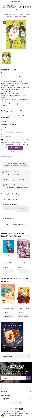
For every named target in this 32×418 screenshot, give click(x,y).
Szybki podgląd (12, 241)
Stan (4, 202)
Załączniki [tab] (19, 194)
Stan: (2, 121)
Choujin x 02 (7, 263)
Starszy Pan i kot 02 (9, 308)
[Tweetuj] (9, 157)
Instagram (20, 403)
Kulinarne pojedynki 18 (25, 263)
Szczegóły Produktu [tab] (8, 194)
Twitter (16, 403)
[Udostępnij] (3, 157)
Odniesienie (6, 199)
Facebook (12, 403)
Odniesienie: (4, 124)
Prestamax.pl (18, 415)
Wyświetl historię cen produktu (13, 132)
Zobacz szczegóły (9, 271)
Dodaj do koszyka (15, 147)
